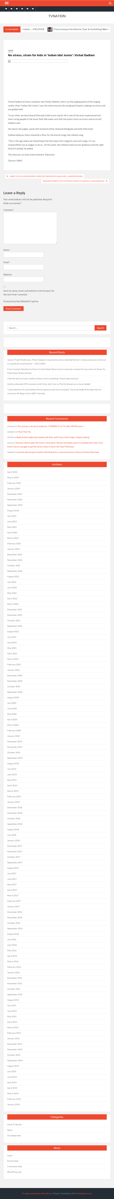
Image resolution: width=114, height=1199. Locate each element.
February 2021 (14, 664)
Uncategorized (14, 1135)
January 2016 (13, 972)
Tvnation (57, 16)
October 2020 (13, 686)
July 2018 (11, 835)
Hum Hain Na (24, 431)
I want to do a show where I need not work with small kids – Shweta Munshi (46, 176)
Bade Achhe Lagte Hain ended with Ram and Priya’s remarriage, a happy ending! (53, 437)
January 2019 (13, 802)
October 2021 (13, 620)
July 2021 (11, 637)
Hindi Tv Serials (14, 1124)
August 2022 (13, 576)
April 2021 (12, 653)
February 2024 (14, 483)
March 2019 (13, 791)
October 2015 (13, 989)
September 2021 (14, 626)
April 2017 (12, 890)
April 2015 (12, 1022)
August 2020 (13, 697)
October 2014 (13, 1055)
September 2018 (14, 824)
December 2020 (14, 675)
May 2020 (11, 714)
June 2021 (12, 642)
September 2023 (14, 505)
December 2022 (14, 554)
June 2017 (12, 879)
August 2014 (13, 1066)
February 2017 (14, 901)
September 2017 (14, 862)
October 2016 (13, 923)
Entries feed (12, 1161)
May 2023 (11, 527)
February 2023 (14, 543)
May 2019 (11, 780)
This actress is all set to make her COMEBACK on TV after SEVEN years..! (50, 426)
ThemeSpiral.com (83, 1193)
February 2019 (14, 796)
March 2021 (13, 659)
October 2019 (13, 752)
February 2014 (14, 1099)
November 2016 (14, 917)
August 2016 (13, 934)
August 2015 (13, 1000)
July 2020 (11, 703)
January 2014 (13, 1104)
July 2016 (11, 939)
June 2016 (12, 945)
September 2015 (14, 994)
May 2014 (11, 1082)
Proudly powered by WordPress (37, 1193)
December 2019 (14, 741)
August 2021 (13, 631)
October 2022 (13, 565)
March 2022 (13, 604)
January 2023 (13, 549)
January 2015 (13, 1038)
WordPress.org (14, 1172)
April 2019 (12, 785)
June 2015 (12, 1011)
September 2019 (14, 758)
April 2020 (12, 719)
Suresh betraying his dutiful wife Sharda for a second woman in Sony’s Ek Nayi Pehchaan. (58, 452)
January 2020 (13, 736)
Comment (8, 210)
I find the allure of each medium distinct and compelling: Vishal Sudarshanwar (43, 378)
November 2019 (14, 747)
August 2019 (13, 763)
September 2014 (14, 1060)
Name (7, 250)
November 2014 (14, 1049)
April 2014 (12, 1088)
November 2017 (14, 851)
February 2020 (14, 730)
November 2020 (14, 681)
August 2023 (13, 510)
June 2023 (12, 521)
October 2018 (13, 818)
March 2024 (13, 477)
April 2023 (12, 532)
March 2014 (13, 1093)
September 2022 (14, 571)
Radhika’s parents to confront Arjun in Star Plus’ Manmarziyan (73, 181)
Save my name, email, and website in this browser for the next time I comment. (28, 292)
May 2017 (11, 884)
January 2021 (13, 670)
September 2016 (14, 928)
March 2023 (13, 538)
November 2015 (14, 983)
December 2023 (14, 494)
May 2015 (11, 1016)
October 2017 (13, 857)
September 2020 (14, 692)
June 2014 (12, 1077)
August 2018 (13, 829)
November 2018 (14, 813)
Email (6, 262)
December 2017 (14, 846)
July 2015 (11, 1005)
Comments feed (14, 1166)
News (10, 50)
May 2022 (11, 593)
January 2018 (13, 840)
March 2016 (13, 961)
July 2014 (11, 1071)
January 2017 (13, 906)
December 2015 (14, 978)
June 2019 (12, 774)
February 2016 (14, 967)
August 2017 (13, 868)
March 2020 (13, 725)
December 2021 (14, 609)
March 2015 (13, 1027)
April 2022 (12, 598)
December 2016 (14, 912)
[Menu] (6, 3)
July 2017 (11, 873)
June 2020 (12, 708)
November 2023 (14, 499)
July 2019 (11, 769)
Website (7, 274)
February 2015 (14, 1033)
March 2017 (13, 895)
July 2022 (11, 582)
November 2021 (14, 615)
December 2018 (14, 807)
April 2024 (12, 472)
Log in (10, 1155)
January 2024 (13, 488)
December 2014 (14, 1044)
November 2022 (14, 560)
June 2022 (12, 587)
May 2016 (11, 950)
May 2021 (11, 648)
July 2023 (11, 516)
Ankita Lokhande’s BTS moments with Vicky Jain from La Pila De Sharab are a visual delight (48, 384)
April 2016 (12, 956)
